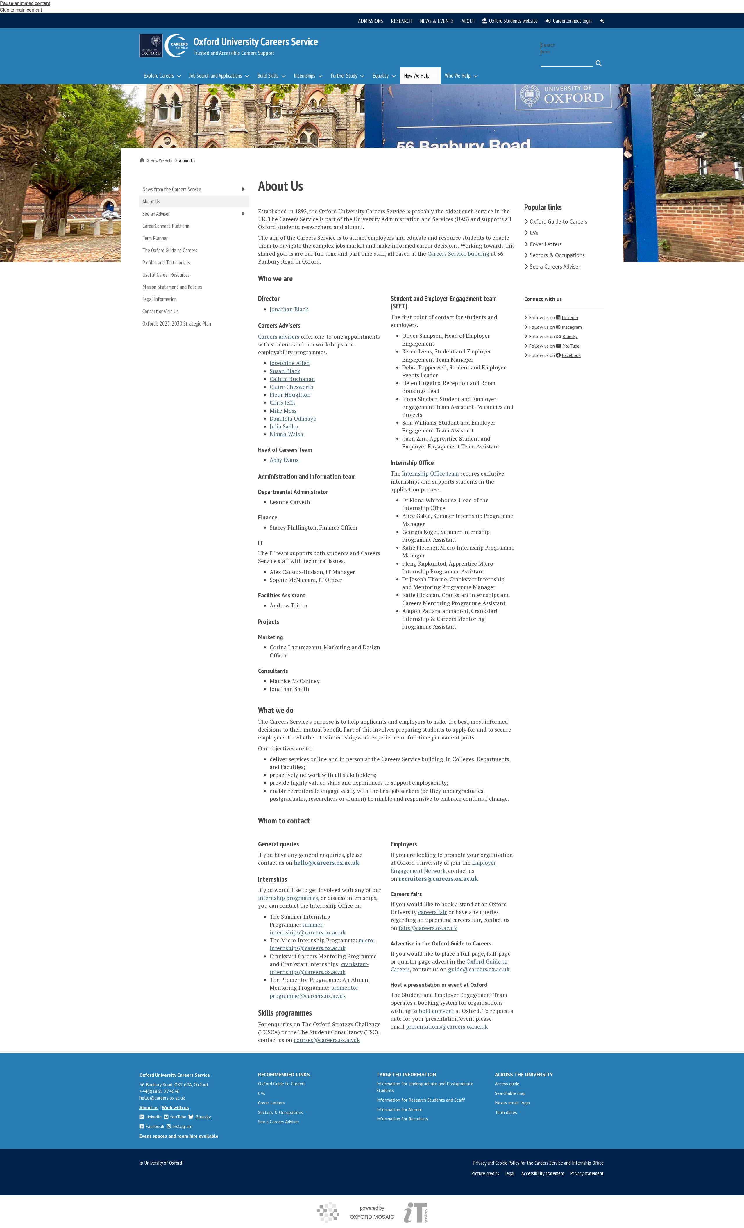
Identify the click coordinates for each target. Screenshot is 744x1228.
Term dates (506, 1112)
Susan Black (285, 371)
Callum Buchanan (292, 378)
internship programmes (288, 897)
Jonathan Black (289, 309)
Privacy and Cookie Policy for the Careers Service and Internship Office (538, 1162)
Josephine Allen (290, 363)
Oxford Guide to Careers (558, 221)
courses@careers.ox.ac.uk (327, 1039)
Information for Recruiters (402, 1119)
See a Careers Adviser (555, 266)
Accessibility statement (543, 1173)
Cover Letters (546, 244)
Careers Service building (458, 253)
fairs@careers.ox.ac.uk (428, 928)
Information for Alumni (399, 1109)
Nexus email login (512, 1103)
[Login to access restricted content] (602, 20)
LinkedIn (153, 1117)
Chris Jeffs (283, 402)
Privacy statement (587, 1173)
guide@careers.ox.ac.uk (478, 969)
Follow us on (553, 317)
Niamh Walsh (286, 434)
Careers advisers (278, 336)
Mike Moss (283, 410)
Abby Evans (284, 459)
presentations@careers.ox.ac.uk (447, 1026)
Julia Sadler (284, 426)
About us (149, 1107)
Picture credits (485, 1173)
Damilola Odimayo (293, 418)
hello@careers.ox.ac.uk (326, 862)
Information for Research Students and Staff (420, 1100)
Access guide (507, 1083)
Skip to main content (21, 9)
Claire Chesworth (292, 386)
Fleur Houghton (290, 394)
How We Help (161, 160)
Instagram (182, 1126)
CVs (534, 232)
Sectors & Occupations (557, 255)
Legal (509, 1173)
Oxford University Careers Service (256, 41)
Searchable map (510, 1093)
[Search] (598, 61)
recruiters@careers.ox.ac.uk (438, 878)
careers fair (432, 912)
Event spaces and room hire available (179, 1136)
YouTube (178, 1117)
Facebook (154, 1126)
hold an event (436, 1010)
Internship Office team (430, 473)
